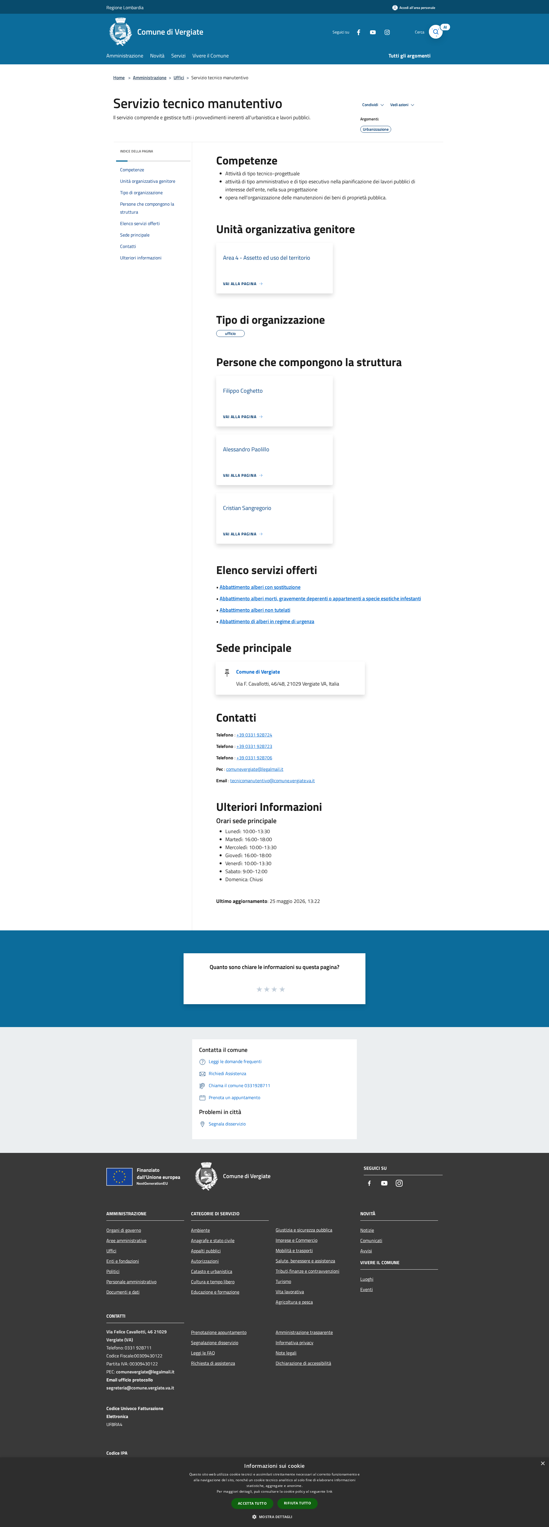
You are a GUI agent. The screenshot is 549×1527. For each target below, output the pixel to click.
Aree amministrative (126, 1240)
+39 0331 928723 (254, 746)
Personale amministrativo (131, 1281)
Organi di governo (123, 1230)
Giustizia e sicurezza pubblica (304, 1229)
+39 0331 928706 (254, 757)
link (329, 1491)
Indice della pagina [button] (136, 151)
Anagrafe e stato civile (212, 1240)
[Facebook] (356, 31)
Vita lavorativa (290, 1291)
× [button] (542, 1464)
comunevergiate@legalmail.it (254, 769)
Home (119, 77)
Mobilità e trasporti (294, 1250)
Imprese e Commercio (296, 1240)
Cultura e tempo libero (212, 1281)
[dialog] (274, 1492)
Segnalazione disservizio (214, 1342)
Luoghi (366, 1279)
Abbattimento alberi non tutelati (255, 610)
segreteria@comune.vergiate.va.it (140, 1387)
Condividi (370, 105)
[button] (274, 1516)
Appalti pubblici (206, 1250)
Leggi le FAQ (203, 1352)
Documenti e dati (123, 1291)
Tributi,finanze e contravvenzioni (307, 1271)
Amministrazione (149, 77)
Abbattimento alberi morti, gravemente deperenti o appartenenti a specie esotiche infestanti (320, 598)
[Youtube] (370, 31)
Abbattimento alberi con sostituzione (260, 587)
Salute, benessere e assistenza (305, 1260)
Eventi (366, 1289)
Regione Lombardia (125, 7)
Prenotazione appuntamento (218, 1332)
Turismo (283, 1281)
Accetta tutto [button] (252, 1503)
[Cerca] (436, 32)
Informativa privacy (294, 1342)
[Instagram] (385, 31)
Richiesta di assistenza (213, 1363)
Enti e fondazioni (122, 1261)
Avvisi (366, 1250)
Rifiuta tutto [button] (297, 1503)
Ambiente (200, 1230)
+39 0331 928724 (254, 734)
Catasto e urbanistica (211, 1271)
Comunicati (371, 1240)
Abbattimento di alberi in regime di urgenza (267, 621)
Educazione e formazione (215, 1291)
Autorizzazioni (205, 1261)
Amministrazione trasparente (304, 1332)
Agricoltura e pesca (294, 1301)
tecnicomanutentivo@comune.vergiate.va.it (272, 780)
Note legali (286, 1352)
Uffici (179, 77)
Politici (113, 1271)
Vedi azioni (399, 105)
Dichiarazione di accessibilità (303, 1363)
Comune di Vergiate (258, 672)
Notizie (367, 1230)
